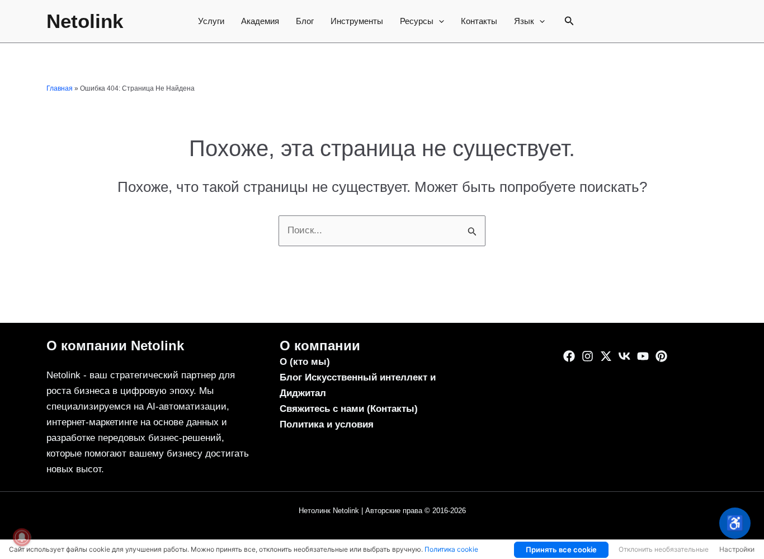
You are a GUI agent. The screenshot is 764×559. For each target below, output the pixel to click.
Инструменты (357, 21)
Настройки (736, 549)
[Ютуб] (643, 356)
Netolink (84, 21)
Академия (260, 21)
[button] (438, 21)
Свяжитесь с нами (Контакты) (349, 408)
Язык (524, 21)
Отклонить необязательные (664, 549)
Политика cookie (451, 549)
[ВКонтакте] (624, 356)
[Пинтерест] (661, 356)
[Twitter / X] (606, 356)
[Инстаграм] (587, 356)
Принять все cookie (561, 549)
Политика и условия (327, 424)
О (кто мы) (305, 361)
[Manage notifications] (22, 537)
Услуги (211, 21)
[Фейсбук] (569, 356)
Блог (305, 21)
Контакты (479, 21)
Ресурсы (416, 21)
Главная (59, 88)
